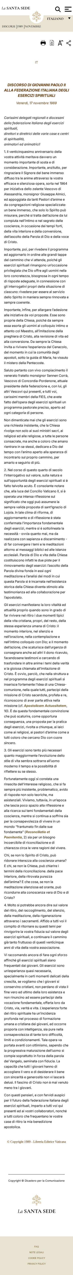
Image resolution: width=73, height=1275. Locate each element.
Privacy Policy (37, 1263)
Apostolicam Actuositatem (45, 706)
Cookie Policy (36, 1258)
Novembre (33, 26)
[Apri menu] (68, 9)
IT (36, 62)
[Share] (69, 43)
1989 (20, 26)
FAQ (36, 1246)
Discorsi (9, 26)
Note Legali (36, 1252)
